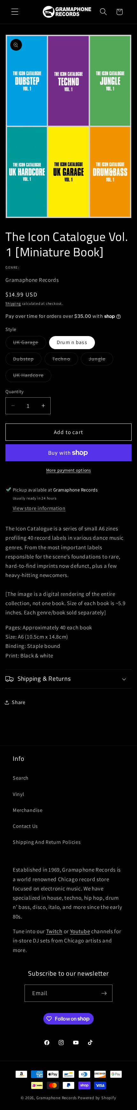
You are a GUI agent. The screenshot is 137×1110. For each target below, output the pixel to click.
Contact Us (25, 826)
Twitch (54, 931)
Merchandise (28, 810)
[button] (15, 12)
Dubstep (27, 360)
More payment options (68, 470)
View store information (39, 508)
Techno (65, 360)
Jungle (101, 360)
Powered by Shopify (97, 1097)
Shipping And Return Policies (47, 842)
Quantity (14, 391)
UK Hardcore (32, 376)
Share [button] (18, 702)
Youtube (80, 931)
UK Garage (29, 344)
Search (21, 778)
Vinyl (18, 794)
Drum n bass (72, 342)
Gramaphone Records (56, 1097)
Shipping (13, 303)
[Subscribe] (104, 993)
